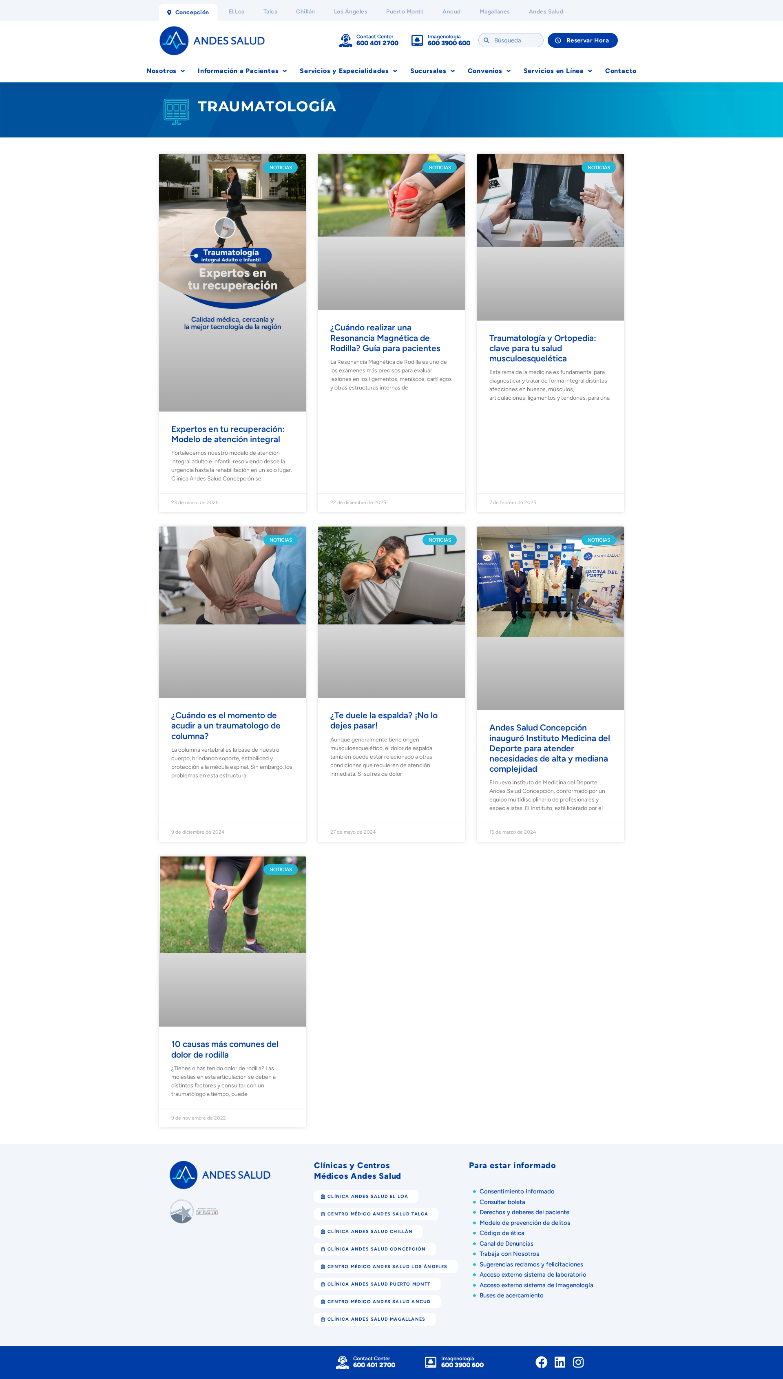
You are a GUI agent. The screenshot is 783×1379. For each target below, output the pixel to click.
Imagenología (444, 36)
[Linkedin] (560, 981)
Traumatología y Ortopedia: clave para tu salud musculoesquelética (542, 254)
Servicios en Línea (554, 71)
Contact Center (375, 36)
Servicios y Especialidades (344, 71)
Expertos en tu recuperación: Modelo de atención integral (228, 249)
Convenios (485, 71)
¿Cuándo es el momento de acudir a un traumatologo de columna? (226, 453)
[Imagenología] (417, 40)
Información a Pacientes (238, 71)
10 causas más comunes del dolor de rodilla (225, 667)
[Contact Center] (345, 40)
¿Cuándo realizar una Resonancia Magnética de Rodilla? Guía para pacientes (385, 254)
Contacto (621, 71)
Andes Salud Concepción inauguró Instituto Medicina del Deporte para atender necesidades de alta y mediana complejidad (549, 464)
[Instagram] (578, 981)
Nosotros (161, 71)
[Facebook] (541, 981)
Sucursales (428, 71)
